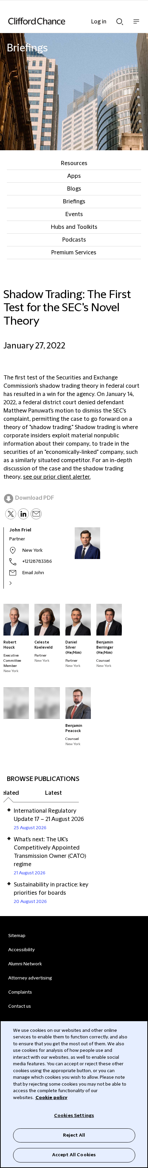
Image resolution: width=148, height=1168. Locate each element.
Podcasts (74, 240)
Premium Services (73, 253)
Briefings (74, 202)
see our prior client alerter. (57, 477)
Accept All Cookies (74, 1155)
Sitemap (16, 935)
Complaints (20, 992)
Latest (53, 793)
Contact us (19, 1006)
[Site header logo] (63, 21)
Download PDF (34, 498)
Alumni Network (25, 964)
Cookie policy (51, 1097)
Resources (74, 163)
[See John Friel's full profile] (18, 583)
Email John (33, 573)
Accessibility (21, 950)
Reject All (74, 1135)
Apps (74, 176)
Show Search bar (119, 19)
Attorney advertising (30, 978)
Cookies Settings (74, 1115)
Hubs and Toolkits (74, 227)
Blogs (74, 189)
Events (74, 214)
